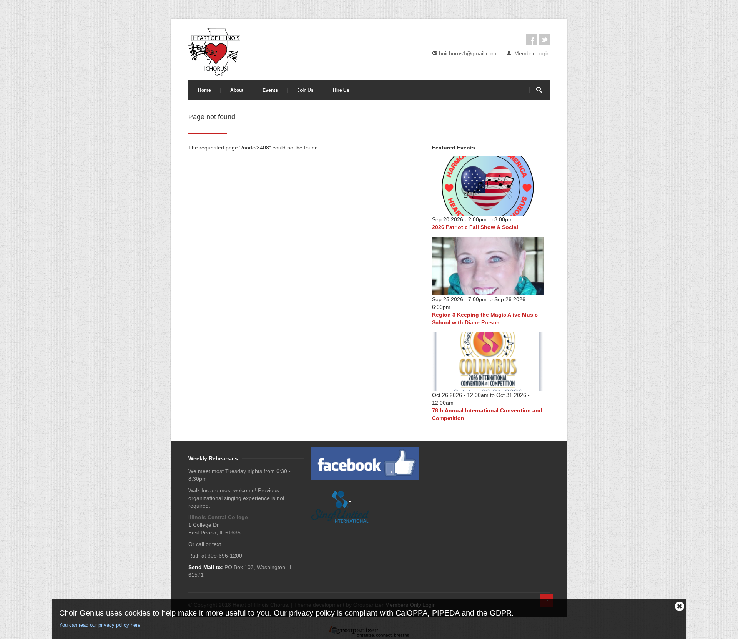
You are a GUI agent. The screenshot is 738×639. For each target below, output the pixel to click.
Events (270, 90)
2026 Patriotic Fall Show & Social (475, 227)
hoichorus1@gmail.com (467, 53)
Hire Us (341, 90)
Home (204, 90)
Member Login (531, 53)
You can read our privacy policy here (99, 625)
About (236, 90)
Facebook (531, 39)
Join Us (305, 90)
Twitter (544, 39)
